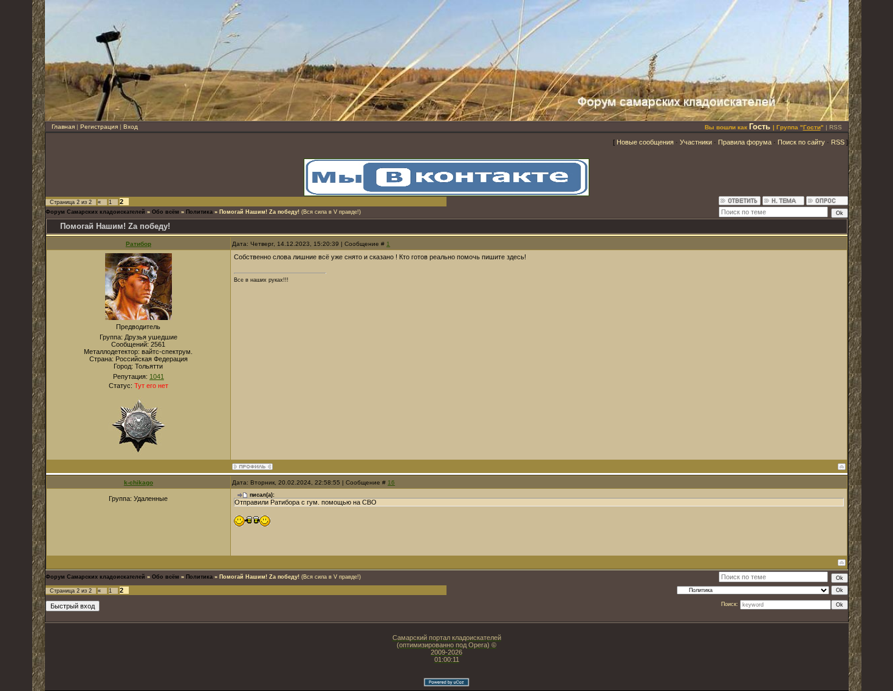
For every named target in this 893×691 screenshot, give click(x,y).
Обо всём (165, 212)
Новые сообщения (645, 142)
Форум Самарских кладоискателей (95, 212)
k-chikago (138, 482)
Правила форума (745, 142)
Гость (759, 126)
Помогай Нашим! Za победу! (259, 212)
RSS (835, 127)
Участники (696, 142)
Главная (63, 126)
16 (391, 482)
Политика (199, 212)
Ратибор (138, 243)
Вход (130, 126)
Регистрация (99, 126)
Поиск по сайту (801, 142)
